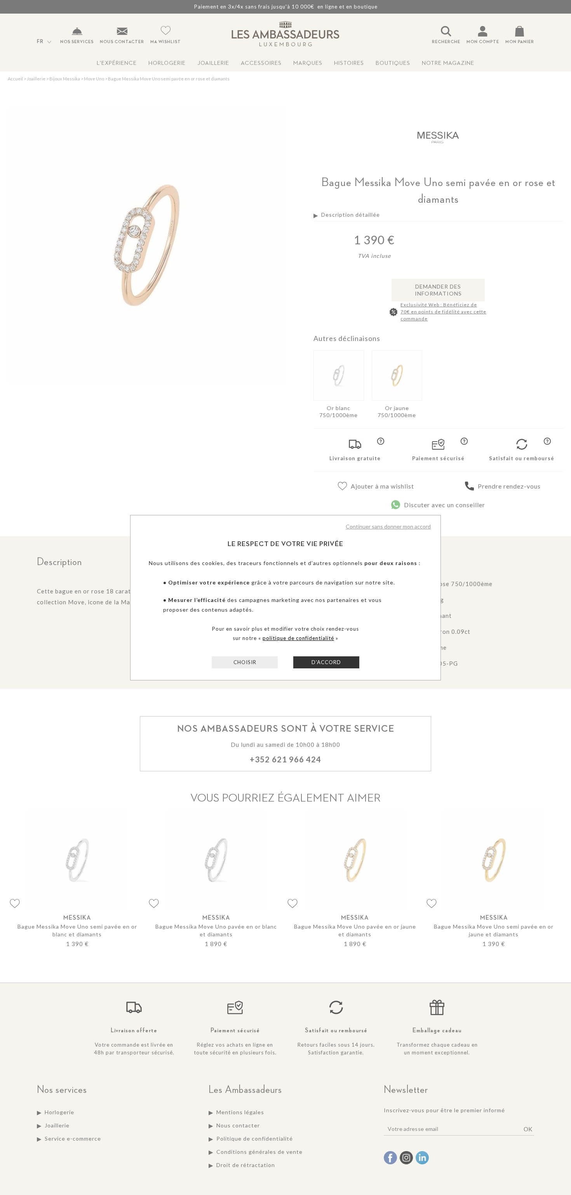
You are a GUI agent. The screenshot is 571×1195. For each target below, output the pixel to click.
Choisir (244, 662)
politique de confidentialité (298, 638)
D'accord (326, 662)
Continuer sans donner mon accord (388, 526)
